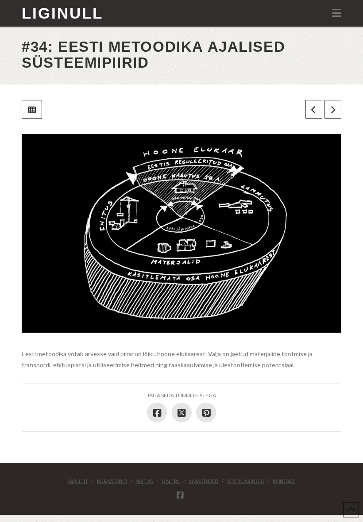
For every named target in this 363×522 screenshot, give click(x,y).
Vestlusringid (245, 481)
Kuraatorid (112, 481)
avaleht (78, 481)
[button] (336, 13)
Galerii (171, 481)
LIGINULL (62, 13)
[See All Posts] (32, 109)
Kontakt (284, 481)
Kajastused (203, 481)
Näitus (144, 481)
